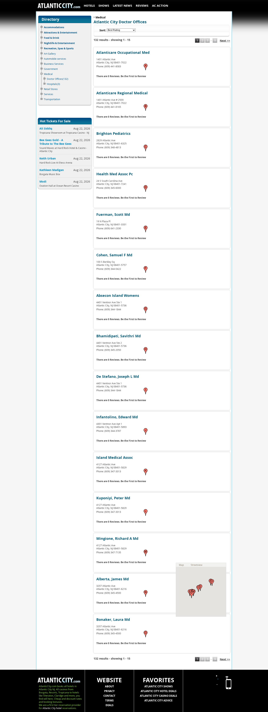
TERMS (109, 700)
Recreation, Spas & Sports (59, 48)
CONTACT (109, 696)
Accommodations (54, 27)
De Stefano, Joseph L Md (117, 376)
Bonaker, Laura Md (113, 619)
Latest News (122, 6)
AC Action (160, 6)
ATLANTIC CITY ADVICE (158, 700)
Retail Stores (51, 89)
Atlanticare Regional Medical (122, 93)
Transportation (52, 99)
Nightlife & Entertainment (59, 43)
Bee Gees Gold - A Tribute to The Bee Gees (55, 142)
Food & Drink (51, 38)
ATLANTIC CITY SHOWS (158, 686)
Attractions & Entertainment (60, 32)
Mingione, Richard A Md (117, 538)
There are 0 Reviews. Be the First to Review (121, 76)
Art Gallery (50, 53)
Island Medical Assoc (114, 457)
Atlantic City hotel (52, 708)
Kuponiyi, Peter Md (113, 498)
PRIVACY (109, 691)
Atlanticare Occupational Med (122, 52)
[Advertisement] (63, 255)
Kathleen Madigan (51, 170)
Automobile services (55, 58)
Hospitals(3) (53, 84)
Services (48, 94)
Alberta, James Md (112, 579)
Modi (42, 181)
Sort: (102, 30)
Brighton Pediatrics (113, 133)
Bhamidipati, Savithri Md (118, 336)
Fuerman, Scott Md (113, 214)
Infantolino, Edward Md (117, 417)
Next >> (225, 40)
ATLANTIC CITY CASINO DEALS (158, 696)
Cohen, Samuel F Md (114, 255)
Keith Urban (47, 158)
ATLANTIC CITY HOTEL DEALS (158, 691)
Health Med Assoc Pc (114, 174)
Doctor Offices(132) (57, 78)
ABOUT (109, 686)
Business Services (54, 63)
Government (51, 68)
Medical (48, 74)
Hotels (89, 6)
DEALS (109, 705)
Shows (103, 6)
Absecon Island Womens (117, 295)
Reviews (142, 6)
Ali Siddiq (45, 128)
